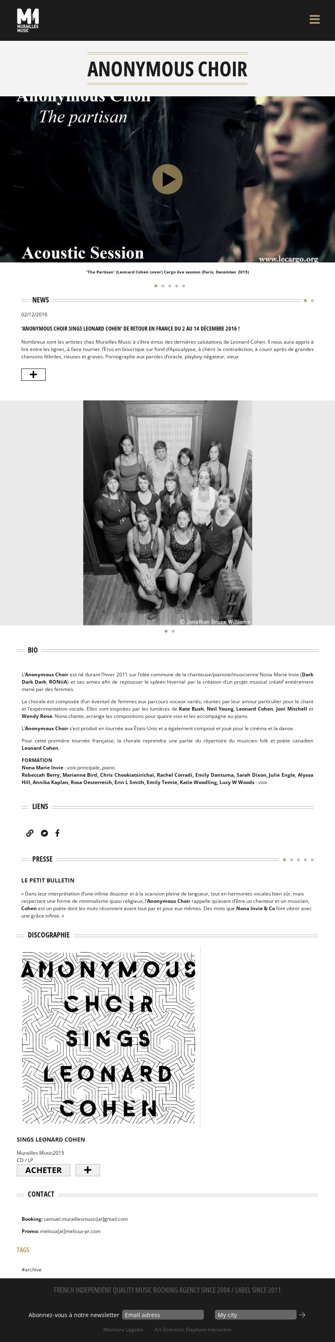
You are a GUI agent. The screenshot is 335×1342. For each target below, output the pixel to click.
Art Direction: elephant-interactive (193, 1329)
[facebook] (57, 833)
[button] (153, 285)
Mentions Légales (123, 1329)
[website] (30, 833)
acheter (43, 1169)
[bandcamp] (44, 833)
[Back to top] (320, 1319)
